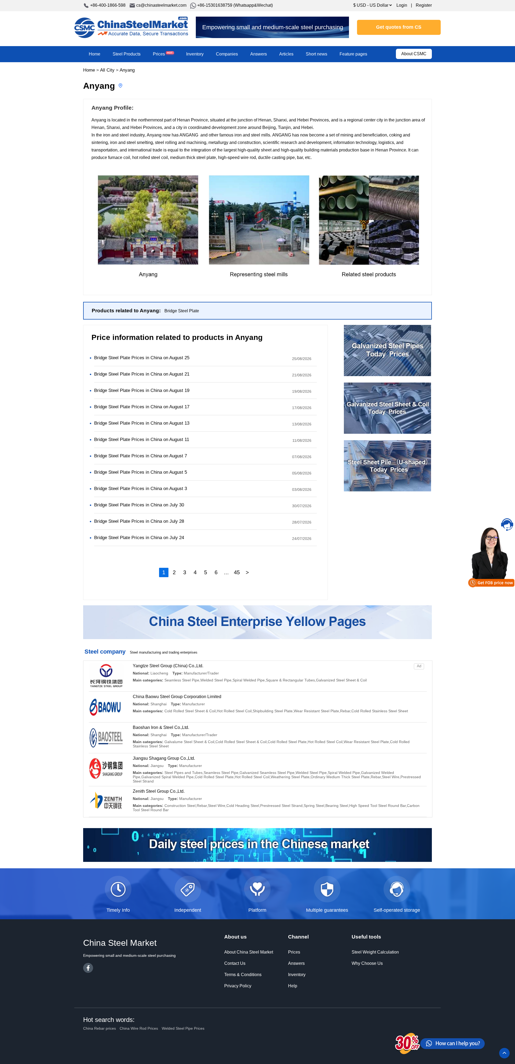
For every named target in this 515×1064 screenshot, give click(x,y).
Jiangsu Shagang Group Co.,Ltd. (164, 758)
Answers (258, 54)
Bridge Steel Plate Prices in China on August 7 (140, 455)
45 (237, 572)
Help (292, 986)
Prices (163, 53)
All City (107, 70)
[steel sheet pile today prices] (387, 490)
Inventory (195, 54)
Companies (227, 54)
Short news (316, 54)
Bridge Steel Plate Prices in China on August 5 (140, 472)
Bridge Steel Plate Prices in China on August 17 (141, 406)
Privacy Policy (237, 986)
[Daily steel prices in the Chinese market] (257, 860)
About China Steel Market (248, 952)
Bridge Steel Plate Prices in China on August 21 (141, 374)
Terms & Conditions (243, 974)
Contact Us (234, 963)
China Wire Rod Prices (139, 1028)
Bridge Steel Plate (181, 311)
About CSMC (413, 53)
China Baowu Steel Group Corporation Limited (177, 696)
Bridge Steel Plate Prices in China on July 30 (139, 504)
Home (94, 54)
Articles (286, 54)
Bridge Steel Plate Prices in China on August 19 (141, 390)
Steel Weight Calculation (375, 952)
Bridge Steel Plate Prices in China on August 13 (141, 423)
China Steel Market (131, 27)
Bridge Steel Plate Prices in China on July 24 (139, 537)
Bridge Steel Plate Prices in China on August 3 (140, 488)
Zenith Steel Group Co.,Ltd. (159, 791)
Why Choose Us (367, 963)
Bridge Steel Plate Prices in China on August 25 (141, 357)
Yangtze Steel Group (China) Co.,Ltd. (168, 665)
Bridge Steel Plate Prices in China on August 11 (141, 439)
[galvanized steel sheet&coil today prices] (387, 432)
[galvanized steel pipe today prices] (387, 374)
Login (401, 5)
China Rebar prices (99, 1028)
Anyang (127, 70)
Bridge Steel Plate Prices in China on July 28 (139, 521)
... (226, 572)
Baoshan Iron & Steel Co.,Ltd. (161, 727)
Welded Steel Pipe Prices (183, 1028)
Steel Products (127, 54)
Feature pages (353, 54)
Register (424, 5)
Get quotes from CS (398, 27)
